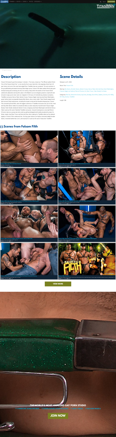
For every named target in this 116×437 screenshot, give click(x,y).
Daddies (100, 94)
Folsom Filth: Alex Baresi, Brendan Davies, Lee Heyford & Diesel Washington (20, 201)
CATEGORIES (37, 1)
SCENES (25, 1)
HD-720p (62, 97)
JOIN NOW (111, 1)
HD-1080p (111, 94)
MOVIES (19, 1)
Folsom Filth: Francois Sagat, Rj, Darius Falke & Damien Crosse (74, 163)
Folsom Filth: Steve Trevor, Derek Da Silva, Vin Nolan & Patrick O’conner (19, 276)
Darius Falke (91, 89)
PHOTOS (31, 1)
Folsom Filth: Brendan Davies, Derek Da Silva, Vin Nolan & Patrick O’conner (78, 201)
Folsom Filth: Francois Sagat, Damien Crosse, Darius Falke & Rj (16, 238)
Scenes (67, 97)
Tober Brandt (97, 91)
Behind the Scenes (76, 94)
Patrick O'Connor (79, 91)
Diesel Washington (108, 89)
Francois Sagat (64, 91)
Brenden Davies (75, 89)
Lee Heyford (71, 91)
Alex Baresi (67, 89)
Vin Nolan (104, 91)
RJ (85, 91)
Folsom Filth (69, 85)
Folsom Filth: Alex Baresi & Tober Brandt (11, 163)
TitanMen (72, 97)
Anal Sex (68, 94)
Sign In (104, 1)
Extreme (105, 94)
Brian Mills (95, 94)
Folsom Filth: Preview (64, 276)
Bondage (89, 94)
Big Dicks (83, 94)
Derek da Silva (99, 89)
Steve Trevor (90, 91)
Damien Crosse (84, 89)
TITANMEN (11, 1)
